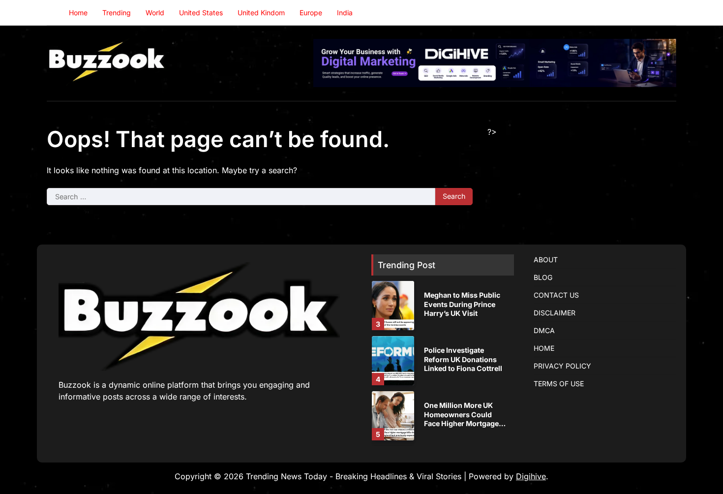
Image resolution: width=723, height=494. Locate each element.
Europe (311, 12)
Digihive (531, 476)
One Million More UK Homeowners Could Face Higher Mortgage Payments (461, 419)
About (546, 259)
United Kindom (261, 12)
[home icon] (54, 12)
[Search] (669, 12)
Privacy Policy (562, 366)
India (345, 12)
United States (201, 12)
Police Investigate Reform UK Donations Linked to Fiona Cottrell (463, 359)
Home (78, 12)
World (155, 12)
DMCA (544, 330)
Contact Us (556, 295)
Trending (116, 12)
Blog (543, 277)
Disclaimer (554, 313)
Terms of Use (559, 383)
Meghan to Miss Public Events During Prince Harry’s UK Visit (462, 304)
